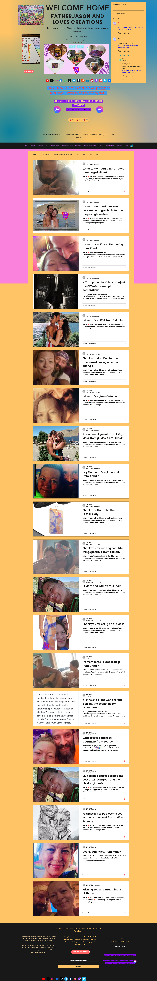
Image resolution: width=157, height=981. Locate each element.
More (97, 154)
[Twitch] (96, 80)
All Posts (36, 154)
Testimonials (46, 154)
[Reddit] (83, 80)
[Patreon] (100, 80)
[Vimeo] (105, 80)
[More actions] (125, 164)
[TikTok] (69, 80)
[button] (131, 145)
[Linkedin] (87, 80)
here (33, 27)
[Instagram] (56, 80)
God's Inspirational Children (63, 154)
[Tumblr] (78, 80)
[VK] (109, 80)
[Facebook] (60, 80)
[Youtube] (47, 80)
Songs (90, 154)
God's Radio (81, 154)
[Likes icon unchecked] (119, 33)
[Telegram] (74, 80)
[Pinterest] (92, 80)
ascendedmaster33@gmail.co (98, 134)
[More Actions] (143, 23)
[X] (52, 80)
